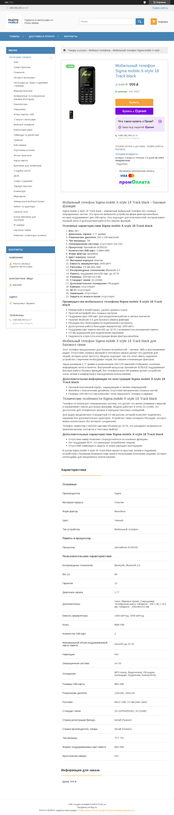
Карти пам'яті (21, 160)
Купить (134, 102)
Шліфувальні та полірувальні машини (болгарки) (29, 97)
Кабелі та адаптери (24, 206)
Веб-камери (20, 145)
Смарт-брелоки (22, 67)
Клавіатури (19, 191)
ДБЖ (16, 176)
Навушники (19, 109)
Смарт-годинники (23, 181)
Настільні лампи (22, 230)
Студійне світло (22, 170)
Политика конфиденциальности (119, 810)
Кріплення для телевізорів (27, 165)
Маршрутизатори (23, 91)
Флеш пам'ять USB (24, 114)
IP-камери (19, 225)
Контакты (70, 36)
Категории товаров (20, 57)
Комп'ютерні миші (23, 130)
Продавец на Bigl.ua (87, 807)
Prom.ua (102, 804)
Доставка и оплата (42, 36)
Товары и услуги (77, 50)
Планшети (19, 72)
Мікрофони (19, 196)
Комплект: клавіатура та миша (30, 235)
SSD (16, 62)
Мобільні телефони (99, 50)
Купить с (128, 111)
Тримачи (18, 140)
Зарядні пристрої (23, 186)
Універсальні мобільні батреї (29, 201)
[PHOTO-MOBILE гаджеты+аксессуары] (13, 27)
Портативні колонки (24, 150)
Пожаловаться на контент (90, 810)
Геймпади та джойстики (26, 135)
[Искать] (140, 21)
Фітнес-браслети (23, 155)
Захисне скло (21, 211)
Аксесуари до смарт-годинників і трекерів (31, 84)
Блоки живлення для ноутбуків (25, 218)
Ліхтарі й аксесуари (24, 77)
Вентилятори (20, 104)
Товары (14, 36)
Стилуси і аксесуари (25, 119)
